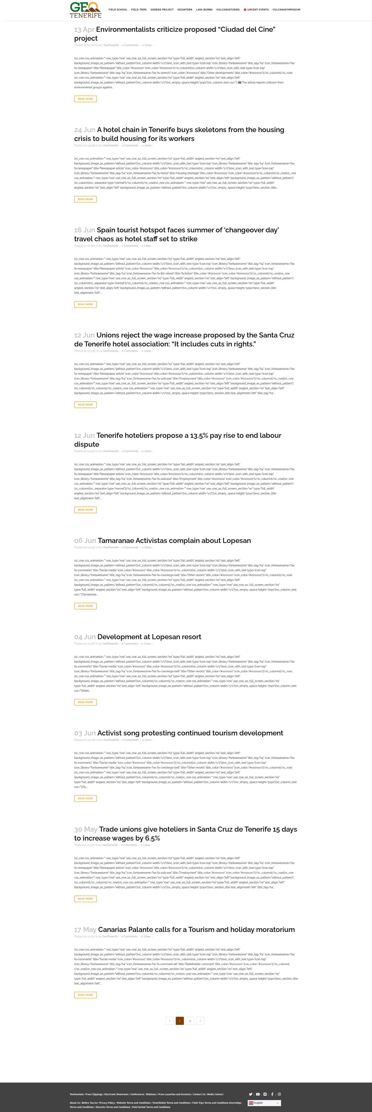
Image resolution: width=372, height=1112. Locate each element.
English (258, 1102)
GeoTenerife (111, 45)
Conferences (137, 1094)
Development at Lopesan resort (149, 637)
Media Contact (215, 1094)
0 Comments (130, 45)
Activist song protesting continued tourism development (190, 733)
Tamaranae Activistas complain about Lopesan (174, 540)
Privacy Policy (107, 1103)
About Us (75, 1103)
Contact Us (199, 1094)
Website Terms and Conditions (134, 1103)
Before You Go (89, 1103)
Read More (85, 99)
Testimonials (77, 1094)
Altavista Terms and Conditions (113, 1107)
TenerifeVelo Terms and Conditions (171, 1103)
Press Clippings (94, 1094)
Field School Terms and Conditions (151, 1107)
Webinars (151, 1094)
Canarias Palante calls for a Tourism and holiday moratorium (196, 929)
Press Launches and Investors (174, 1094)
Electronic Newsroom (116, 1094)
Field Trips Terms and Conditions (210, 1103)
